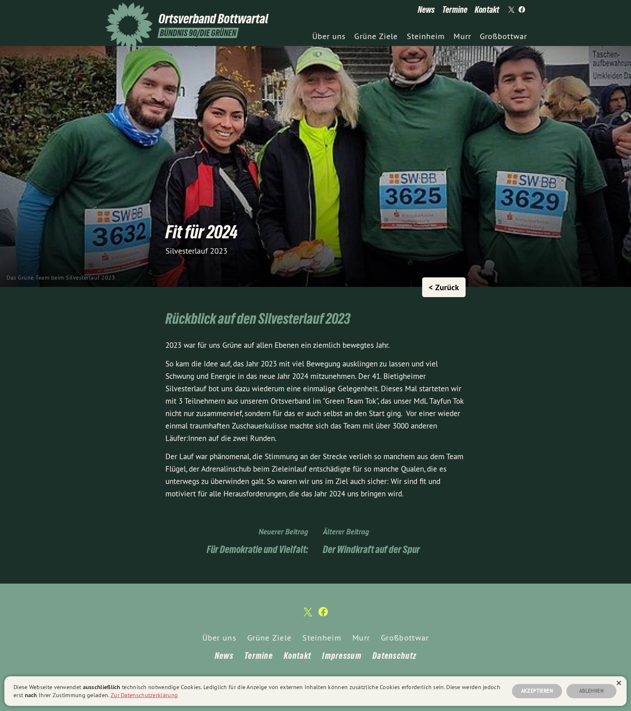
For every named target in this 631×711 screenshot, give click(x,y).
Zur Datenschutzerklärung (144, 695)
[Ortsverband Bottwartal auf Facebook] (521, 10)
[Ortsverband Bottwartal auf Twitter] (510, 10)
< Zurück (444, 287)
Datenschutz (394, 656)
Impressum (342, 656)
